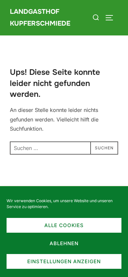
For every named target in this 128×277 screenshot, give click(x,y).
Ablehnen (64, 243)
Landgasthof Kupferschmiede (40, 18)
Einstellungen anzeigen (64, 261)
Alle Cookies (64, 225)
